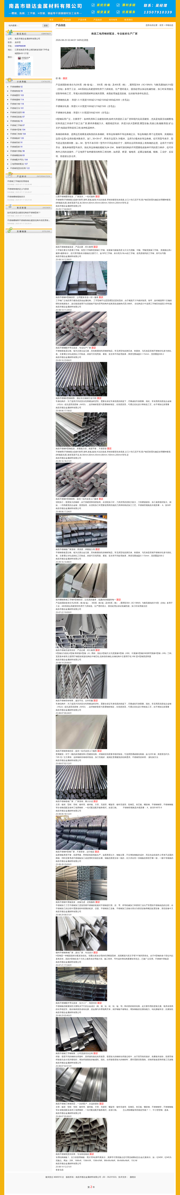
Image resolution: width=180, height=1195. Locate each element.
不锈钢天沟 (15, 108)
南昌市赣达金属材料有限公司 (68, 206)
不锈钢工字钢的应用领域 (18, 181)
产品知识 (98, 19)
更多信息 (60, 1169)
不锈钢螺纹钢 (16, 155)
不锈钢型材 (15, 146)
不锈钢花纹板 (16, 116)
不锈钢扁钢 (15, 99)
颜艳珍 (133, 1177)
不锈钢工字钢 (16, 125)
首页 (51, 19)
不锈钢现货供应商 (18, 168)
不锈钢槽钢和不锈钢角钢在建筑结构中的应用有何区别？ (28, 220)
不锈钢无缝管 (16, 112)
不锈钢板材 (15, 138)
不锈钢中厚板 (16, 151)
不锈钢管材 (15, 142)
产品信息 (67, 19)
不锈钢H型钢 (15, 129)
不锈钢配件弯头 (17, 159)
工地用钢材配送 (17, 164)
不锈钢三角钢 (16, 134)
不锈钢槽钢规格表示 (16, 196)
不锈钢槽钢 (15, 86)
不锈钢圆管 (15, 95)
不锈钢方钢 (15, 103)
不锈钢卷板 (15, 121)
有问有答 (113, 19)
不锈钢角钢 (15, 91)
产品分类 (82, 19)
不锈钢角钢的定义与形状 (18, 189)
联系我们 (128, 19)
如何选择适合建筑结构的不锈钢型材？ (24, 212)
